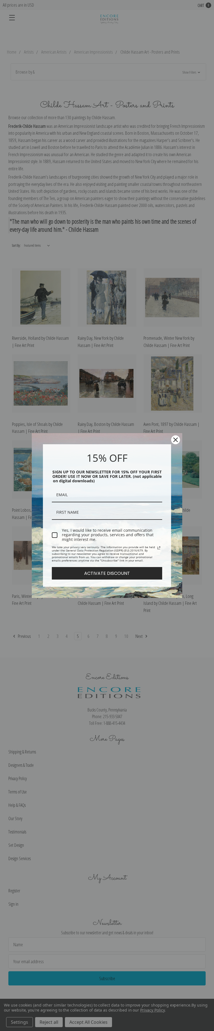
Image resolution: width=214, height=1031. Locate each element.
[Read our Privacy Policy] (158, 548)
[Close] (175, 439)
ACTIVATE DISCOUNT (107, 573)
